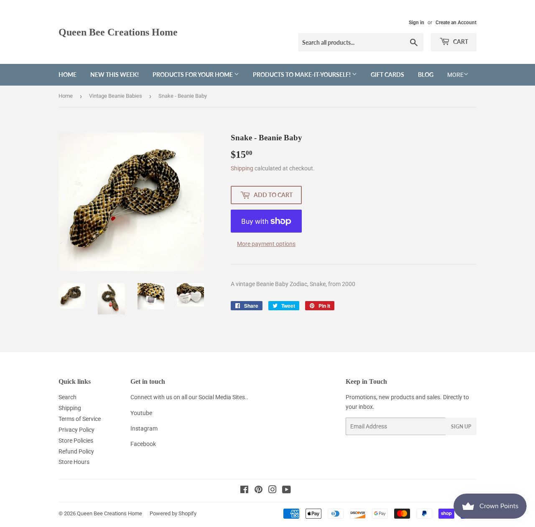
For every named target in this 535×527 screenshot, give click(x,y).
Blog (425, 74)
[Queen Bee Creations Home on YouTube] (286, 490)
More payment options (266, 244)
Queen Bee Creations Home (118, 32)
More (455, 74)
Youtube (141, 413)
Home (67, 74)
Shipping (242, 168)
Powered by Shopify (173, 513)
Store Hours (74, 462)
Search (67, 397)
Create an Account (456, 22)
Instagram (144, 428)
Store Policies (76, 440)
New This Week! (114, 74)
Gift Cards (387, 74)
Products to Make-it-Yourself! (302, 74)
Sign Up (461, 426)
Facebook (143, 444)
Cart (460, 41)
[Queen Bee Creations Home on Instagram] (272, 490)
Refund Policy (76, 451)
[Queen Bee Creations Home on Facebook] (244, 490)
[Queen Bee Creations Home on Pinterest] (258, 490)
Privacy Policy (76, 429)
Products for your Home (193, 74)
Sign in (416, 22)
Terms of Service (80, 419)
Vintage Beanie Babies (115, 96)
